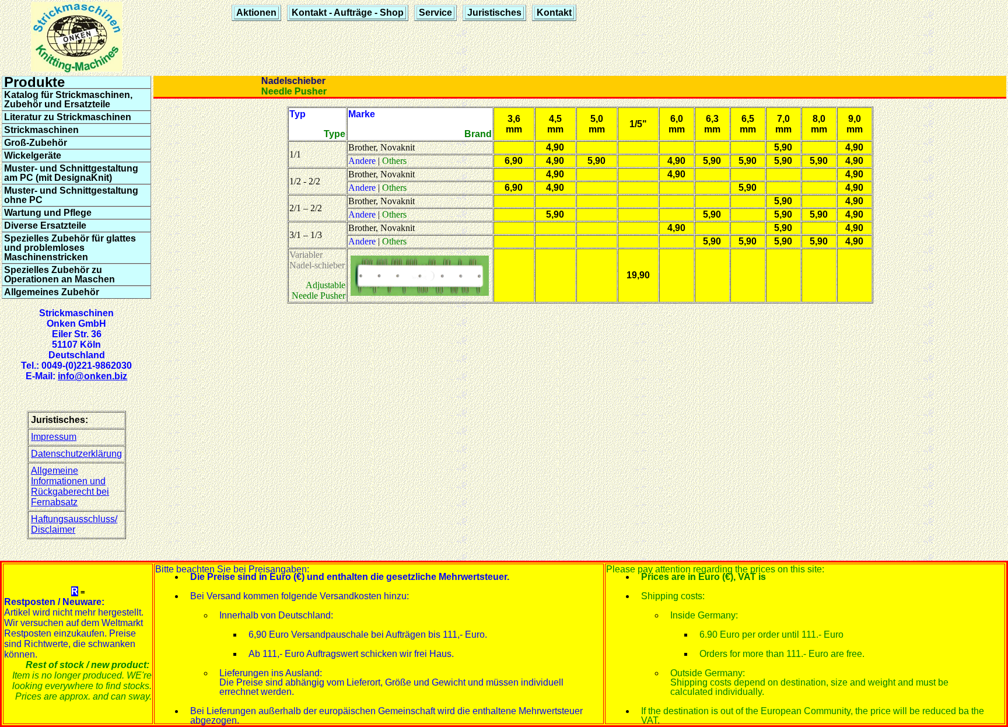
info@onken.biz (92, 376)
